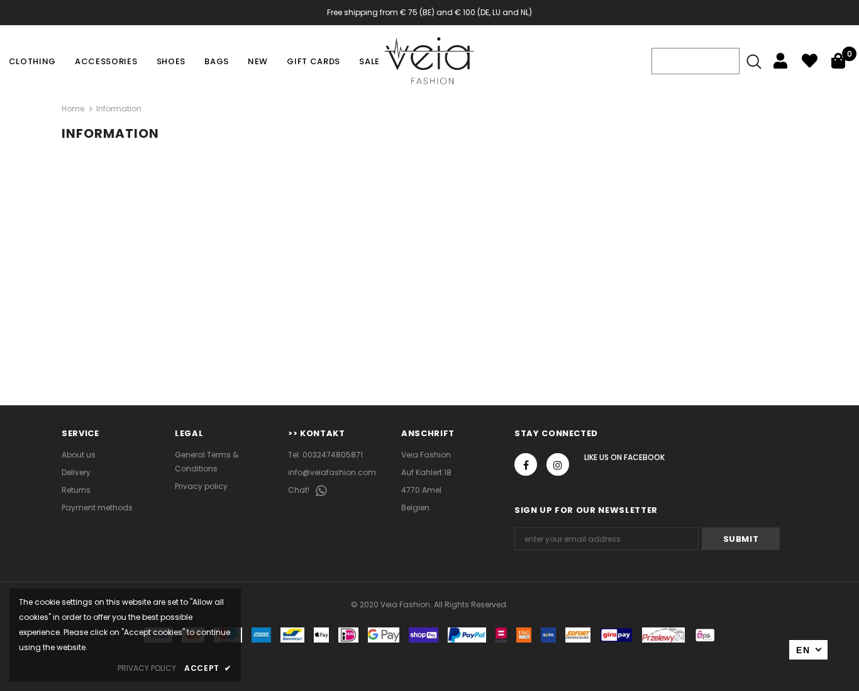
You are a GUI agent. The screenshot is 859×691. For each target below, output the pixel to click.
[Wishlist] (809, 61)
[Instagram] (557, 464)
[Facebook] (525, 464)
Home (73, 108)
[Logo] (429, 60)
